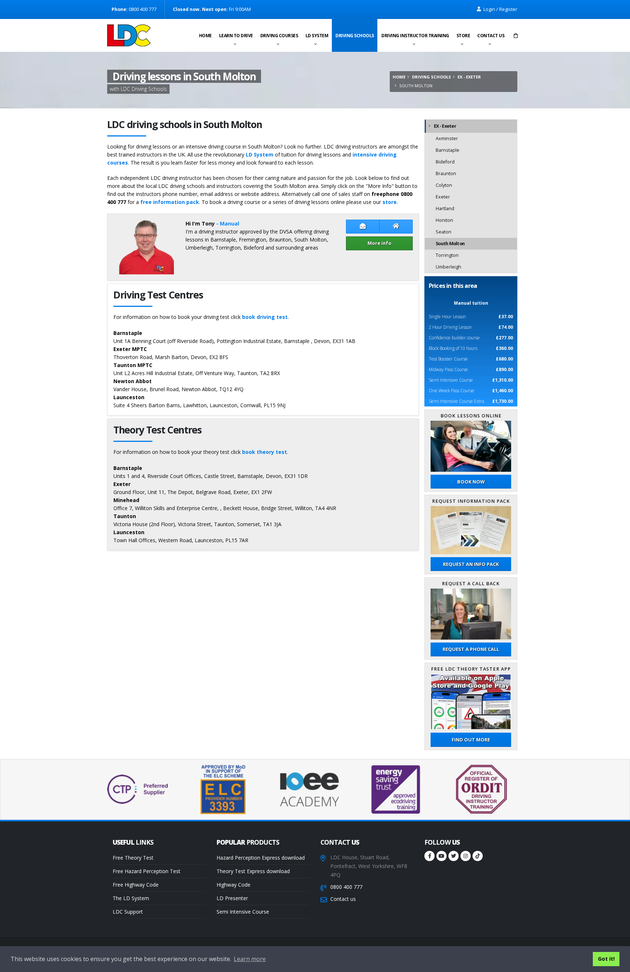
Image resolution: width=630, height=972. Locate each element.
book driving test (265, 316)
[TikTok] (477, 856)
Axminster (447, 138)
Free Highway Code (136, 884)
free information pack (169, 201)
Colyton (444, 185)
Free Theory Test (133, 857)
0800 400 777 (346, 886)
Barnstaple (447, 150)
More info (380, 243)
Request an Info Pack (471, 564)
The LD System (131, 898)
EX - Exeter (469, 77)
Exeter (443, 197)
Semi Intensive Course (243, 911)
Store (463, 35)
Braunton (446, 173)
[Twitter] (453, 856)
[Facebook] (429, 856)
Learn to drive (236, 35)
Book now (471, 481)
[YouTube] (441, 856)
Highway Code (233, 884)
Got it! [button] (606, 958)
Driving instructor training (415, 35)
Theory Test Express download (253, 871)
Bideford (445, 162)
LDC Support (128, 911)
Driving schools (354, 35)
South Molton (450, 243)
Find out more (471, 739)
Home (205, 35)
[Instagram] (465, 856)
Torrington (447, 255)
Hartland (445, 208)
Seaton (443, 232)
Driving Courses (279, 35)
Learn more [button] (250, 959)
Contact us (490, 35)
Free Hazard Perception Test (146, 871)
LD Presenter (232, 898)
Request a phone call (471, 649)
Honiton (444, 220)
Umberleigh (448, 267)
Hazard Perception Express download (261, 857)
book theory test (264, 451)
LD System (317, 35)
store (389, 201)
